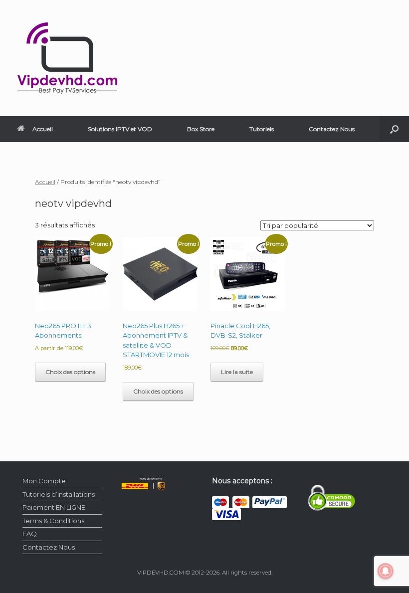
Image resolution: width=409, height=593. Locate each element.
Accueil (42, 129)
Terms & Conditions (53, 521)
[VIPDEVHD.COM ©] (67, 58)
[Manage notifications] (386, 571)
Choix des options (70, 372)
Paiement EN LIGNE (53, 507)
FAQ (29, 534)
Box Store (200, 129)
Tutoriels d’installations (58, 494)
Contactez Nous (332, 129)
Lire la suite (237, 372)
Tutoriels (261, 129)
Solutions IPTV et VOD (120, 129)
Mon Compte (44, 481)
